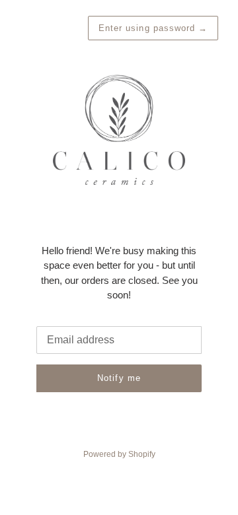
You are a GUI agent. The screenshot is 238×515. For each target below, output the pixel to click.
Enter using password (153, 28)
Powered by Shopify (119, 454)
